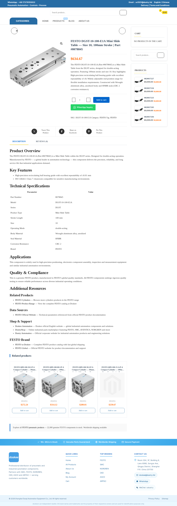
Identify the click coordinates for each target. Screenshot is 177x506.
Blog (71, 21)
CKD (102, 473)
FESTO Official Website (25, 315)
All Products (71, 464)
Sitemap (165, 499)
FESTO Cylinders (22, 300)
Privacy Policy (154, 499)
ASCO (102, 477)
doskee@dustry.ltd (147, 475)
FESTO (103, 118)
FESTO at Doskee (23, 344)
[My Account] (154, 12)
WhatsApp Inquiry (85, 107)
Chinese (165, 2)
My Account (71, 477)
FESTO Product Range (25, 304)
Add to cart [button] (24, 410)
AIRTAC (103, 481)
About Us (84, 21)
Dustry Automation (23, 333)
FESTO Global (21, 348)
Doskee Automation (23, 326)
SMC (102, 464)
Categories (22, 21)
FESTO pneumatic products (33, 427)
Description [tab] (19, 141)
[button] (61, 43)
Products (60, 20)
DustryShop (20, 330)
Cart (67, 481)
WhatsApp (143, 481)
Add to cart (101, 100)
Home (45, 21)
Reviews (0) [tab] (42, 141)
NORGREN (104, 469)
